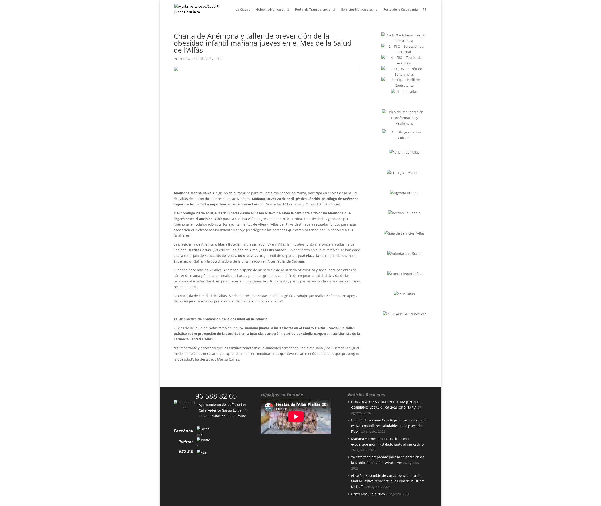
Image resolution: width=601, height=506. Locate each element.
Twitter (186, 442)
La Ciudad (243, 10)
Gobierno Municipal (270, 10)
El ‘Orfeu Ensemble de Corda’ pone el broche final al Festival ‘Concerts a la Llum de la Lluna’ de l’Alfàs (387, 481)
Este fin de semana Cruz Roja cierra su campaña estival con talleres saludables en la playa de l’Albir (389, 426)
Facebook (183, 431)
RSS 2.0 (186, 451)
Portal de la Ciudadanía (400, 10)
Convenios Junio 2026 (368, 494)
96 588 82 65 (216, 396)
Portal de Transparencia (313, 10)
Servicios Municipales (357, 10)
